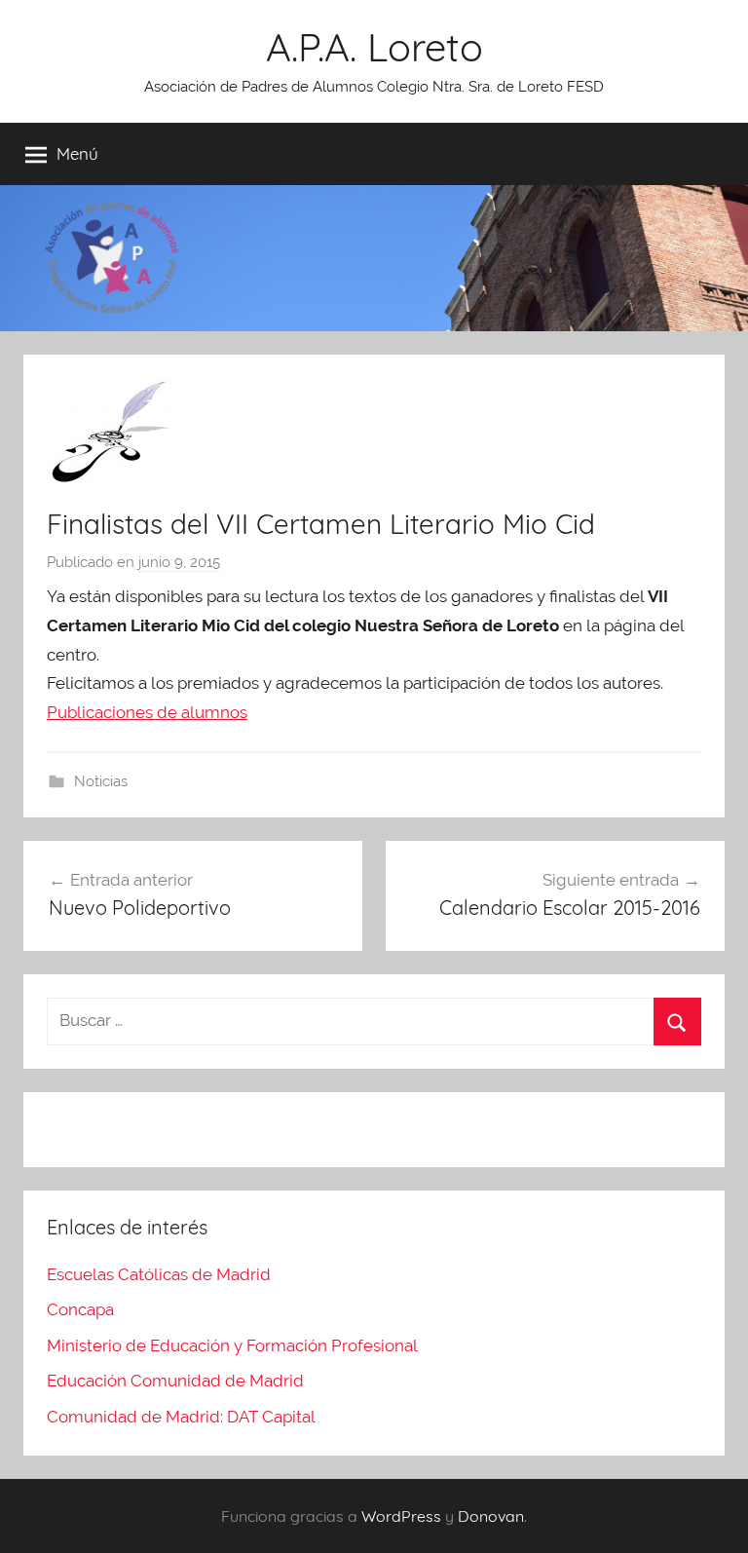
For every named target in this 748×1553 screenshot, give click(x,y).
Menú (77, 153)
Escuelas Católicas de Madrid (159, 1274)
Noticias (101, 781)
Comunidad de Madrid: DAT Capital (181, 1416)
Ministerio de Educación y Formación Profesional (232, 1345)
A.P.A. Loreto (374, 46)
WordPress (401, 1516)
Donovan (491, 1516)
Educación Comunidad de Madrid (175, 1380)
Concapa (80, 1309)
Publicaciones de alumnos (147, 712)
